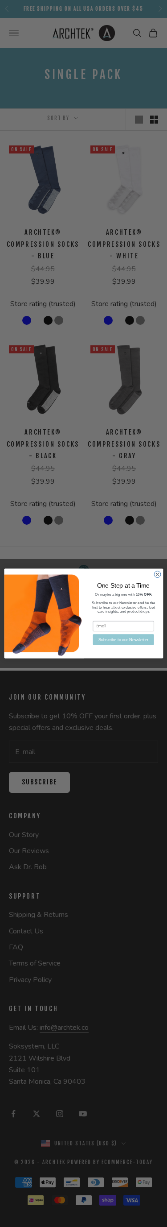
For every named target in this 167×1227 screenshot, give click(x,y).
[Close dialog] (157, 574)
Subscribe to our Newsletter (123, 639)
